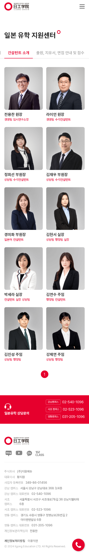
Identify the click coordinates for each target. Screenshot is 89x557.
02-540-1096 (73, 402)
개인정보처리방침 (14, 541)
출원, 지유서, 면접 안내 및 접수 (60, 52)
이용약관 (33, 541)
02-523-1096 (73, 409)
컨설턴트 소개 (18, 52)
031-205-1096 (73, 417)
